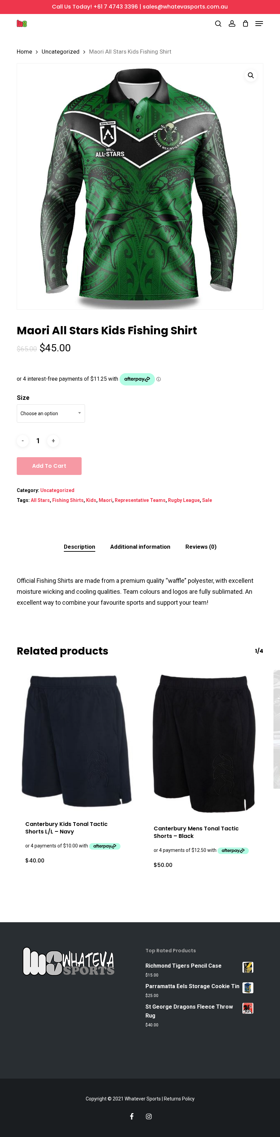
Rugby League (184, 500)
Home (24, 51)
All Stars (40, 500)
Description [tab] (79, 546)
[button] (259, 23)
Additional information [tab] (140, 546)
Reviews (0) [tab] (200, 546)
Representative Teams (140, 500)
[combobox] (51, 413)
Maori (105, 500)
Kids (91, 500)
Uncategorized (61, 51)
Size (23, 397)
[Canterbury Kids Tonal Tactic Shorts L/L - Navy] (76, 741)
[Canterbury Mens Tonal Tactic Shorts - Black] (204, 743)
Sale (207, 500)
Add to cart (49, 466)
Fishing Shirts (68, 500)
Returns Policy (179, 1098)
